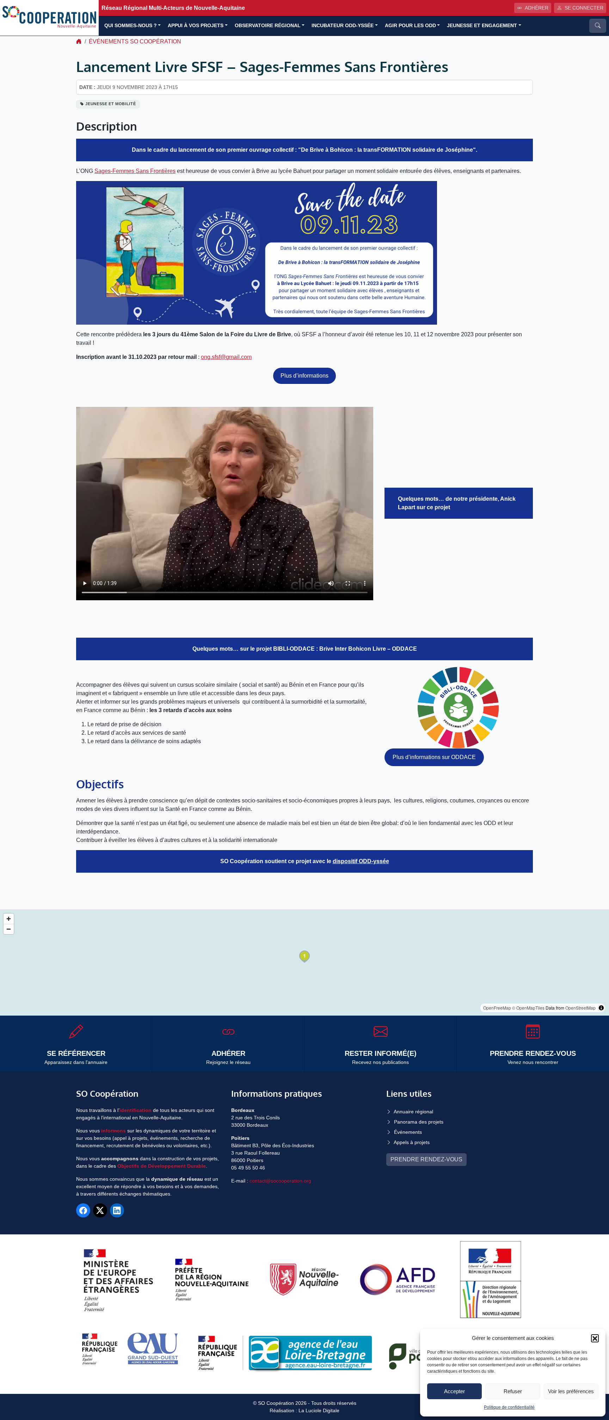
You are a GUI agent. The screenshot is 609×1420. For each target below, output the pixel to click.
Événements (408, 1132)
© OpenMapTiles (528, 1008)
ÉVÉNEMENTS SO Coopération (135, 41)
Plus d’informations (304, 376)
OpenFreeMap (497, 1008)
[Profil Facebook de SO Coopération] (83, 1210)
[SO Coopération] (49, 17)
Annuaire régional (413, 1111)
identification (135, 1110)
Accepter (454, 1391)
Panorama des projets (418, 1122)
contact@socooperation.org (280, 1181)
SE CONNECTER (584, 8)
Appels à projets (412, 1142)
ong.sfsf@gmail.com (226, 357)
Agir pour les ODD (410, 25)
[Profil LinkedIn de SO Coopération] (117, 1210)
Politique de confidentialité (509, 1407)
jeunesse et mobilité (110, 104)
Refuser (513, 1391)
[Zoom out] (9, 929)
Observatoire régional (268, 25)
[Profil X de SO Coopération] (100, 1210)
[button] (594, 1338)
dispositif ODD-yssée (361, 861)
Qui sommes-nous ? (130, 25)
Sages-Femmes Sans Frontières (135, 171)
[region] (304, 963)
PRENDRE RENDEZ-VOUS (426, 1159)
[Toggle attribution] (601, 1008)
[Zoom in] (9, 919)
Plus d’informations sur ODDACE (434, 757)
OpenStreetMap (580, 1008)
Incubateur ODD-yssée (343, 25)
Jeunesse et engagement (482, 25)
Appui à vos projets (195, 25)
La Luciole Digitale (319, 1410)
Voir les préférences (571, 1391)
